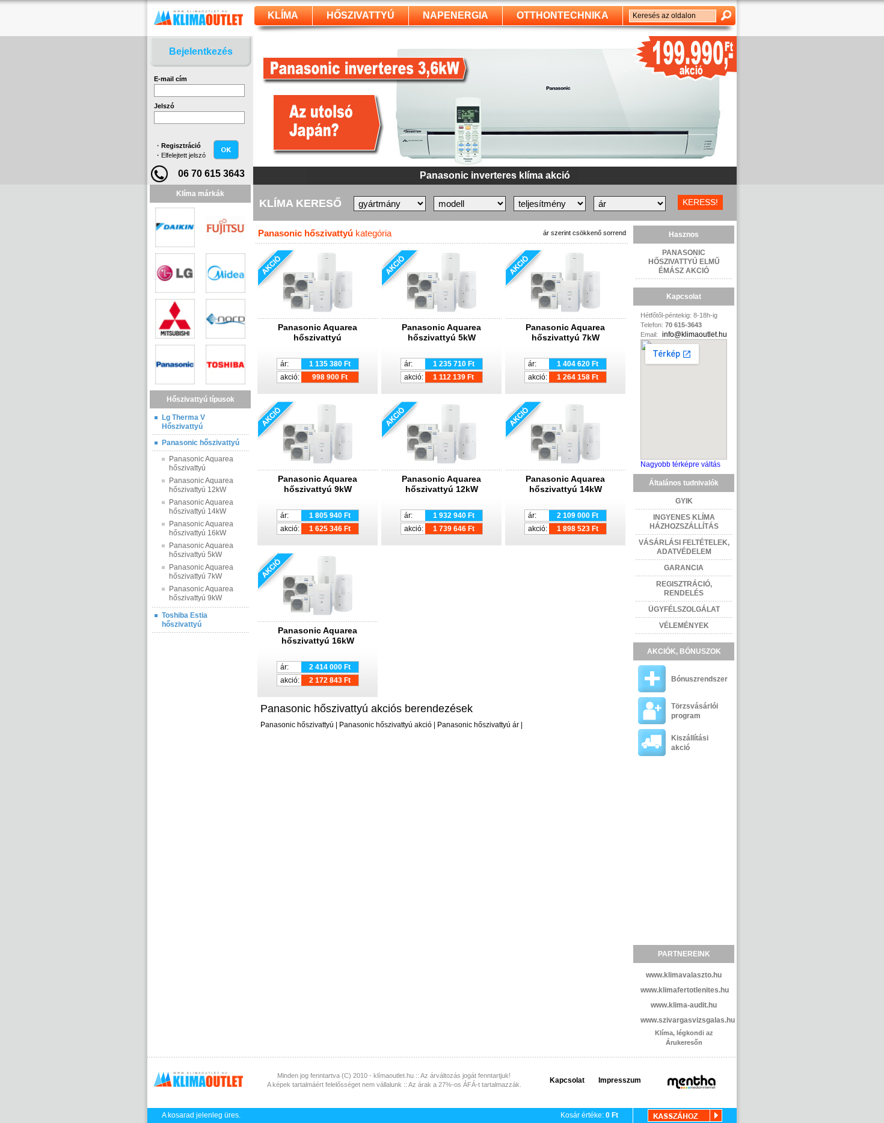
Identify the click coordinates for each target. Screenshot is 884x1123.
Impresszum (619, 1080)
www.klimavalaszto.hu (684, 975)
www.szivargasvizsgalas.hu (687, 1020)
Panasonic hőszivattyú (200, 442)
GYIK (684, 501)
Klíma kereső (300, 203)
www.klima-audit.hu (684, 1005)
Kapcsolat (567, 1080)
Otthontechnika (563, 15)
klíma (283, 15)
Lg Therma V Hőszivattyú (183, 422)
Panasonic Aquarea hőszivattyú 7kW (201, 571)
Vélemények (684, 625)
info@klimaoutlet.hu (694, 334)
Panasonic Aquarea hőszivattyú (201, 463)
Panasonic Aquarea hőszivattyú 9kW (201, 593)
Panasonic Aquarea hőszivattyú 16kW (201, 528)
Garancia (684, 568)
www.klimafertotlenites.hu (684, 990)
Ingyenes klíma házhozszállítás (684, 522)
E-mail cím (170, 78)
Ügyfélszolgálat (684, 609)
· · (181, 150)
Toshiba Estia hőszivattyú (184, 620)
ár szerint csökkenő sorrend (584, 232)
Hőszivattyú (360, 15)
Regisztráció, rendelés (684, 588)
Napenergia (455, 15)
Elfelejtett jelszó (183, 155)
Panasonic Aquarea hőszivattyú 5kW (201, 550)
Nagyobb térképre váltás (680, 464)
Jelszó (164, 105)
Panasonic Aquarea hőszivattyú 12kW (201, 485)
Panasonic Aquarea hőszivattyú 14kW (201, 506)
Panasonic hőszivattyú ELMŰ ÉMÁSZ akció (684, 261)
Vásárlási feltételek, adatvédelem (684, 547)
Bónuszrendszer (699, 679)
